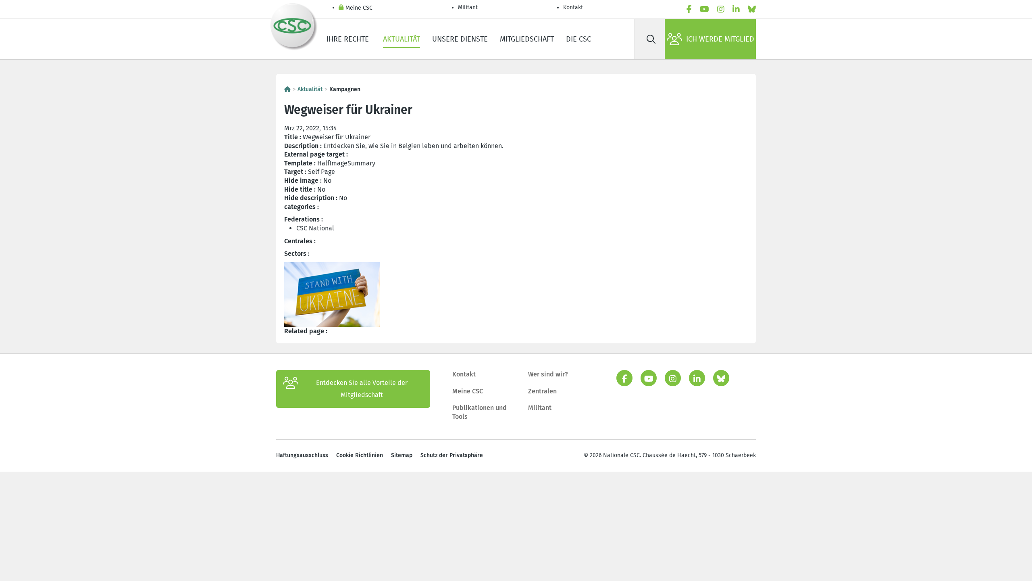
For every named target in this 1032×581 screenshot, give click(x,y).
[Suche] (651, 39)
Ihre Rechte (349, 39)
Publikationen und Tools (479, 412)
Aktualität (401, 39)
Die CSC (578, 39)
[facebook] (689, 9)
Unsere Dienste (460, 39)
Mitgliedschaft (527, 39)
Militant (468, 7)
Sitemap (401, 455)
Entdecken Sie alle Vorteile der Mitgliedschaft (362, 389)
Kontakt (574, 7)
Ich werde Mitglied (720, 39)
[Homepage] (287, 89)
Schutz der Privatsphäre (451, 455)
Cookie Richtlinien (359, 455)
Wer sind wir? (548, 374)
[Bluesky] (752, 9)
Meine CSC (358, 7)
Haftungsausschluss (302, 455)
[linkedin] (736, 9)
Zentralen (542, 391)
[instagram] (720, 9)
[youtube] (704, 9)
